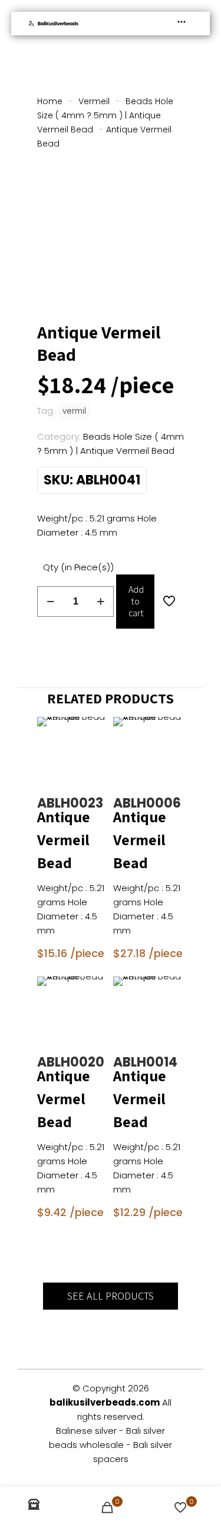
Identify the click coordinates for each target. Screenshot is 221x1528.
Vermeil (94, 101)
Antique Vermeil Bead (63, 839)
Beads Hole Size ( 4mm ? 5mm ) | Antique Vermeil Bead (105, 115)
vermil (74, 411)
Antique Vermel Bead (63, 1098)
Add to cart (136, 601)
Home (49, 101)
